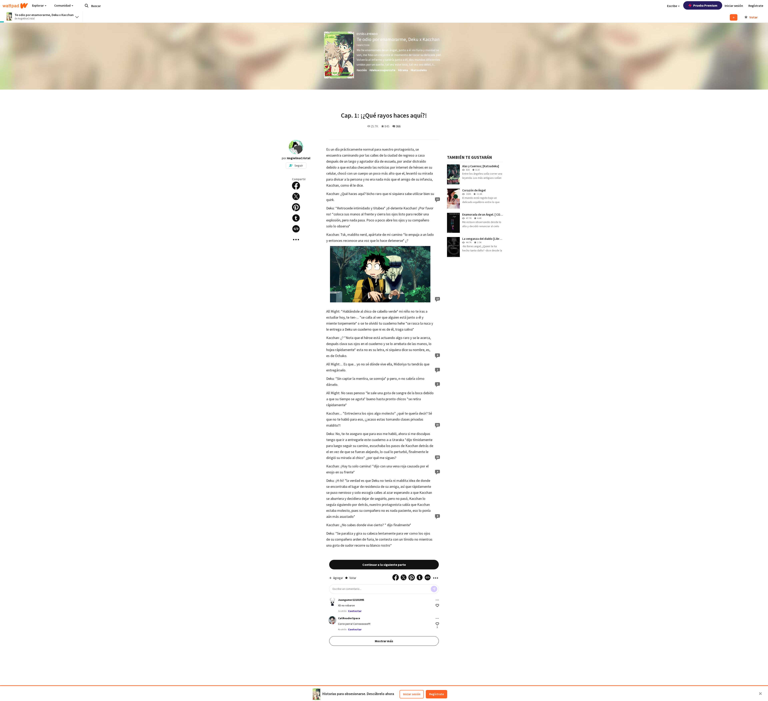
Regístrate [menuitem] (755, 6)
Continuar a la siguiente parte (384, 565)
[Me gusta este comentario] (437, 605)
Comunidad (62, 5)
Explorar (38, 5)
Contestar (355, 611)
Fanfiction (363, 45)
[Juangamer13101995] (332, 602)
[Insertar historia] (296, 229)
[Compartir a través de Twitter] (296, 196)
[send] (434, 589)
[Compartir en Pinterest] (296, 207)
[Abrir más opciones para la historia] (296, 240)
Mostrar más (384, 641)
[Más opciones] (437, 600)
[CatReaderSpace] (332, 620)
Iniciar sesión (411, 694)
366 (398, 126)
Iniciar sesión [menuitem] (734, 6)
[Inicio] (15, 5)
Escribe (672, 6)
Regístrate (436, 694)
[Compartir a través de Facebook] (296, 186)
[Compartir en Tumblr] (296, 218)
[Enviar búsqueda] (86, 5)
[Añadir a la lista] (733, 17)
